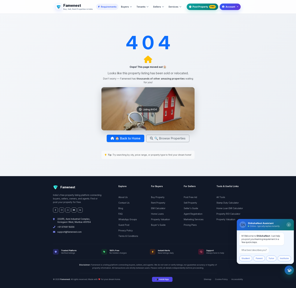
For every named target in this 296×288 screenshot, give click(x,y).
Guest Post (123, 225)
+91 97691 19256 (65, 227)
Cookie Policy (221, 279)
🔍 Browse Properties (169, 138)
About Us (123, 197)
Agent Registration (193, 213)
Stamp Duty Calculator (227, 202)
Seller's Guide (191, 208)
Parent (259, 258)
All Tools (220, 197)
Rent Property (158, 202)
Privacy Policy (125, 230)
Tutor (271, 258)
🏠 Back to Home (127, 138)
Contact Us (124, 202)
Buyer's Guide (158, 225)
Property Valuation (160, 219)
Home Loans (157, 213)
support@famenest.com (69, 232)
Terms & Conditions (128, 236)
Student (246, 258)
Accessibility (237, 279)
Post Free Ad (190, 197)
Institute (284, 258)
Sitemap (207, 279)
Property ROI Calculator (228, 213)
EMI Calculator (158, 208)
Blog (120, 208)
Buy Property (157, 197)
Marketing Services (194, 219)
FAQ (120, 213)
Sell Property (190, 202)
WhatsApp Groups (127, 219)
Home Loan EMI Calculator (229, 208)
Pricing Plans (190, 225)
